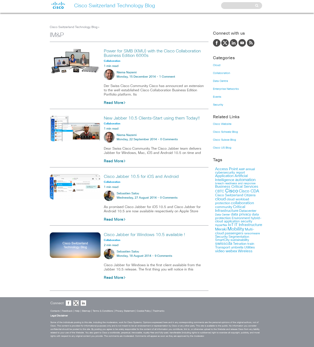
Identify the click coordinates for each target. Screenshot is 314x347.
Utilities (249, 247)
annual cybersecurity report (235, 171)
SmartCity (222, 240)
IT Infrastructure (248, 225)
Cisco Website (222, 124)
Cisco (231, 191)
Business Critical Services (236, 187)
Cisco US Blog (222, 147)
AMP (242, 169)
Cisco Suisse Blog (224, 140)
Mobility (235, 229)
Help (77, 311)
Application (224, 176)
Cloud (216, 65)
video (220, 251)
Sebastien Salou (128, 193)
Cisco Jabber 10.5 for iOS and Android (141, 176)
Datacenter (248, 211)
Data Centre (220, 81)
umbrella (237, 247)
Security (218, 104)
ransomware (252, 233)
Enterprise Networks (226, 89)
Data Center (222, 214)
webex (231, 251)
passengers (234, 233)
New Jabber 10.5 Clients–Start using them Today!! (152, 118)
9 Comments (163, 255)
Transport (222, 247)
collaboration (242, 203)
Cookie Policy (144, 311)
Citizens (250, 195)
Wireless (245, 251)
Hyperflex (221, 225)
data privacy (241, 214)
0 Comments (169, 139)
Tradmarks (158, 311)
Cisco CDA (249, 191)
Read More (113, 103)
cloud (220, 199)
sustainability (239, 240)
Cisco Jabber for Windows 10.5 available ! (144, 235)
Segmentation (239, 236)
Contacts (55, 311)
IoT (231, 225)
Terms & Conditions (103, 311)
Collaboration (221, 73)
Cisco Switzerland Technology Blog (73, 27)
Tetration (240, 243)
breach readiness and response (235, 183)
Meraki (221, 229)
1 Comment (167, 76)
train (250, 243)
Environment (241, 218)
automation (245, 180)
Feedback (67, 311)
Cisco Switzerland (229, 195)
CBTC (219, 191)
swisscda (223, 244)
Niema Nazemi (126, 72)
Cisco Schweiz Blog (225, 132)
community (223, 207)
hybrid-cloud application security (238, 220)
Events (217, 97)
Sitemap (86, 311)
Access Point (226, 169)
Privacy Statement (125, 311)
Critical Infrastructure (230, 209)
